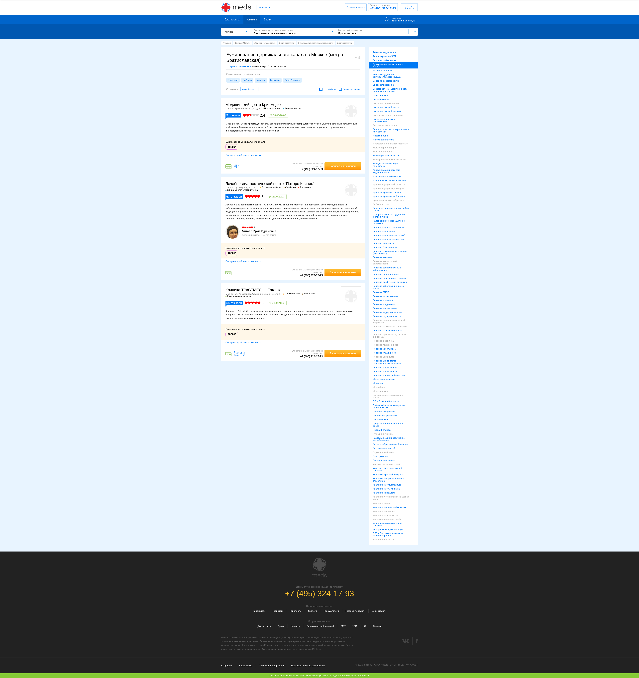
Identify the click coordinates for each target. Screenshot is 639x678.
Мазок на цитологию (384, 379)
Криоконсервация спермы (387, 192)
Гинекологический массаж (387, 111)
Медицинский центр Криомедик (253, 105)
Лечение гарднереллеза (386, 274)
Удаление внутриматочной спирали (387, 469)
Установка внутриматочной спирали (387, 524)
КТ (365, 626)
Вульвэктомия (380, 95)
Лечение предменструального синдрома (389, 335)
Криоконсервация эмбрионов (389, 196)
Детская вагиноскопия (385, 125)
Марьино (261, 80)
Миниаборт (379, 387)
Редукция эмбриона (383, 452)
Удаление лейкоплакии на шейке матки (391, 497)
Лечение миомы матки (385, 308)
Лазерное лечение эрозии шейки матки (391, 209)
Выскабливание (381, 99)
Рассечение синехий (384, 448)
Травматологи (331, 611)
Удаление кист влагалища (387, 484)
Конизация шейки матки (386, 155)
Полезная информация (272, 665)
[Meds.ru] (319, 567)
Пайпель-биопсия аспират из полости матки (389, 406)
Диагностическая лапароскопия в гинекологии (391, 130)
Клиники (252, 19)
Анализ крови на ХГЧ (384, 56)
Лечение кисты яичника (385, 296)
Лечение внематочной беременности (385, 262)
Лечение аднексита (383, 243)
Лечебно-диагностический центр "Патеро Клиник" (269, 184)
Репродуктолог (381, 456)
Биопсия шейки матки (385, 60)
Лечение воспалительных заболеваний (387, 268)
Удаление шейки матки (385, 515)
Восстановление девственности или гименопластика (390, 89)
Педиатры (277, 611)
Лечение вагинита (382, 257)
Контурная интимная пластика (389, 180)
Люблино (247, 80)
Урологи (312, 611)
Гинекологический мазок (386, 107)
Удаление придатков (384, 511)
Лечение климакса (383, 300)
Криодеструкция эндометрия (388, 188)
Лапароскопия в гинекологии (388, 227)
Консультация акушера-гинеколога (386, 164)
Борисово (275, 80)
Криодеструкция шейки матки (389, 184)
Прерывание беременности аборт (388, 424)
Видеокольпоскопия (384, 84)
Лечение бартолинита (385, 247)
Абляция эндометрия (384, 52)
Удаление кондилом (384, 492)
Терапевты (295, 611)
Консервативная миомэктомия (389, 159)
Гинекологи (259, 611)
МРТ (343, 626)
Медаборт (378, 383)
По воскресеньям (351, 89)
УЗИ (354, 626)
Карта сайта (245, 665)
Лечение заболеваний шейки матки (388, 287)
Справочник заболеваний (320, 626)
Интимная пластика (383, 139)
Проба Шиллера (382, 430)
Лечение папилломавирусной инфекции (389, 321)
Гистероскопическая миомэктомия (384, 120)
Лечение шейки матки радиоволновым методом (387, 361)
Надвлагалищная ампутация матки (388, 396)
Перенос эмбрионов (384, 411)
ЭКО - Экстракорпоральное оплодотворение (388, 534)
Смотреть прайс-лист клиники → (243, 155)
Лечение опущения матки (387, 316)
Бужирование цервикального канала (388, 65)
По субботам (329, 89)
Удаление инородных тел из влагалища (388, 479)
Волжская (233, 80)
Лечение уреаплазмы (384, 348)
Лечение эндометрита (385, 371)
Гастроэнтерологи (355, 611)
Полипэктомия (381, 419)
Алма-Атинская (292, 80)
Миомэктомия (380, 391)
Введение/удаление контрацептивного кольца (387, 75)
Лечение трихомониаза (385, 344)
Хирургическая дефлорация (388, 529)
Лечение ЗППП (381, 292)
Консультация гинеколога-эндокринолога (387, 171)
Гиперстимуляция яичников (388, 115)
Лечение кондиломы (384, 304)
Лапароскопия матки (384, 231)
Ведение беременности (386, 80)
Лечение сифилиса (383, 340)
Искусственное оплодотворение (390, 143)
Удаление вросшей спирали (388, 474)
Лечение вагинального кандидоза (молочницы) (391, 252)
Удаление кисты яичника (386, 488)
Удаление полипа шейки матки (390, 507)
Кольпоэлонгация (382, 151)
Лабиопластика (381, 204)
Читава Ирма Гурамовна (259, 231)
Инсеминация (380, 135)
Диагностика (232, 19)
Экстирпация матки (383, 539)
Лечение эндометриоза (385, 367)
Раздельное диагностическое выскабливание (389, 438)
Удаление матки (381, 503)
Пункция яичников (383, 433)
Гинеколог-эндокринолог (386, 103)
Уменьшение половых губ (387, 519)
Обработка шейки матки (386, 401)
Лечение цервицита (383, 356)
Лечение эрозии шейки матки (389, 375)
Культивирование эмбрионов (388, 200)
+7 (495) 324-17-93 (383, 7)
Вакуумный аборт (382, 70)
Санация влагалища (384, 460)
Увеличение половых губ (386, 464)
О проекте (226, 665)
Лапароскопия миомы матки (388, 239)
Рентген (377, 626)
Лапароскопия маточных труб (389, 235)
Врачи (267, 19)
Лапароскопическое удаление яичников (389, 221)
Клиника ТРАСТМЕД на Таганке (253, 290)
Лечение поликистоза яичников (390, 326)
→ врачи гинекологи (238, 66)
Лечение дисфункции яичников (390, 282)
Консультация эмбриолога (387, 176)
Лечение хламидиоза (384, 352)
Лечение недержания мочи (387, 312)
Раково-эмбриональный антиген (390, 444)
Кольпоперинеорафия (385, 147)
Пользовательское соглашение (308, 665)
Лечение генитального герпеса (390, 278)
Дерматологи (379, 611)
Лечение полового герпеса (387, 330)
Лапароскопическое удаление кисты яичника (389, 215)
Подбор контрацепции (385, 415)
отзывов (233, 115)
